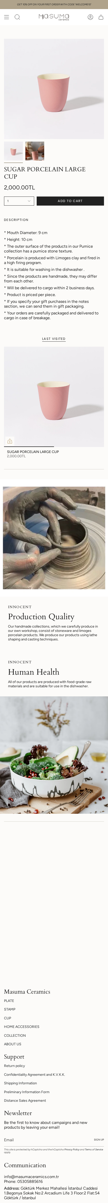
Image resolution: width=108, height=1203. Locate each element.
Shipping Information (20, 1083)
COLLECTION (15, 1035)
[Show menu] (7, 17)
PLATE (9, 1001)
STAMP (9, 1009)
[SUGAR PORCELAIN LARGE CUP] (54, 397)
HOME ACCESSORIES (21, 1027)
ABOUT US (12, 1044)
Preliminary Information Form (26, 1092)
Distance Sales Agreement (25, 1100)
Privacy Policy (71, 1149)
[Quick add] (9, 441)
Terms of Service (94, 1149)
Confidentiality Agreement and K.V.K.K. (34, 1074)
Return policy (14, 1066)
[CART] (101, 17)
